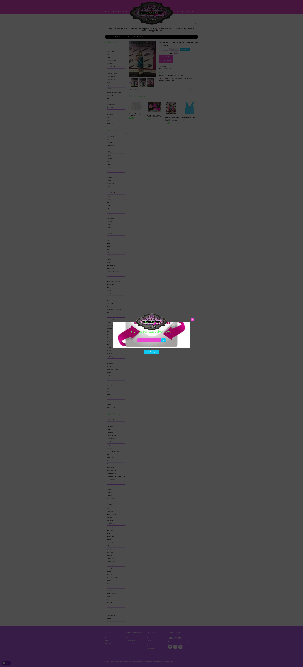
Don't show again (151, 352)
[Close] (192, 319)
